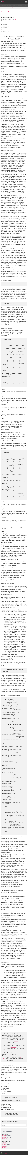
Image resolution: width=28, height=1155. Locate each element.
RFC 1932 (4, 1143)
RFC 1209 (4, 1137)
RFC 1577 (13, 1047)
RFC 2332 (4, 1146)
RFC (17, 7)
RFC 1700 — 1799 (22, 7)
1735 (16, 19)
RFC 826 (16, 1041)
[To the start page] (4, 1153)
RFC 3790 (4, 1147)
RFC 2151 (4, 1144)
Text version (4, 12)
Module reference (17, 5)
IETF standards (11, 7)
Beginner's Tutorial (6, 5)
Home (2, 7)
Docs (6, 7)
